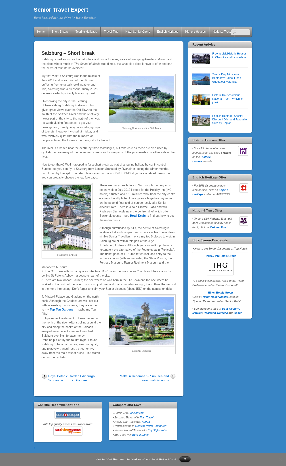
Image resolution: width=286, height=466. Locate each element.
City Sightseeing (158, 430)
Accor (238, 312)
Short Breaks (60, 31)
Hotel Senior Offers (137, 31)
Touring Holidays (86, 31)
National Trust (222, 31)
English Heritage (167, 31)
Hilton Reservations (215, 296)
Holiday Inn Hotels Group (220, 255)
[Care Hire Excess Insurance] (68, 430)
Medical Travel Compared (150, 425)
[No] (280, 459)
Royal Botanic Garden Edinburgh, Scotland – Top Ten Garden (72, 378)
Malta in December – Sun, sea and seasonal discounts (144, 378)
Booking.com (136, 412)
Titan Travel (146, 417)
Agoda (145, 421)
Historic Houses (195, 31)
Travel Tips (111, 31)
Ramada (222, 312)
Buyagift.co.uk (140, 434)
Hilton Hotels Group (220, 292)
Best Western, (231, 308)
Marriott (197, 312)
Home (41, 31)
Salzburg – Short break (68, 53)
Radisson (210, 312)
